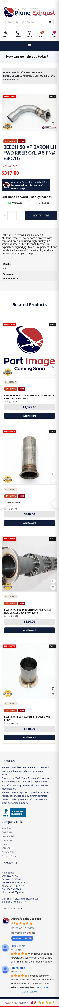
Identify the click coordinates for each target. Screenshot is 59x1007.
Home (6, 72)
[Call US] (18, 33)
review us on (20, 938)
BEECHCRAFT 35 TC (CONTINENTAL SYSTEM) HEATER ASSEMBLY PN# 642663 (27, 611)
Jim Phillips (18, 967)
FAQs (29, 36)
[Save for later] (53, 124)
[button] (29, 45)
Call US (17, 36)
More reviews (29, 991)
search (6, 36)
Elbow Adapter (12, 502)
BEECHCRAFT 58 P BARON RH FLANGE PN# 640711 (27, 718)
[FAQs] (29, 33)
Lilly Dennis (18, 946)
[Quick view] (53, 373)
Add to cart (41, 215)
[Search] (50, 22)
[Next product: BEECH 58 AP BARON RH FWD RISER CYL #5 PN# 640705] (55, 503)
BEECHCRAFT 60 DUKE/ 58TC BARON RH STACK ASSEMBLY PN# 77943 (29, 397)
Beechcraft (17, 72)
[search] (6, 33)
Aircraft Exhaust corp (26, 919)
